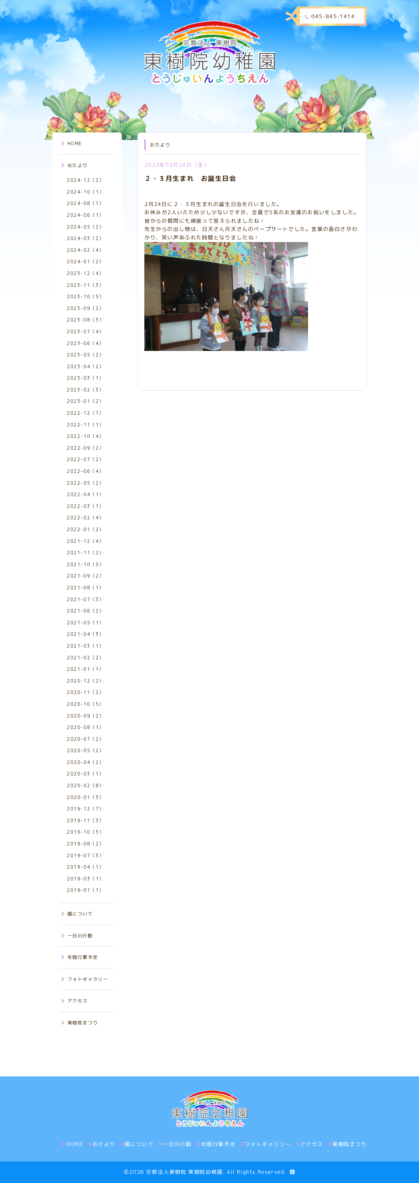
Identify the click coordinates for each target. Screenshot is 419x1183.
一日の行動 (80, 935)
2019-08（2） (85, 844)
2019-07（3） (85, 855)
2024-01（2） (85, 261)
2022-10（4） (85, 436)
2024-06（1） (85, 215)
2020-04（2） (85, 762)
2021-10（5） (85, 564)
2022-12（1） (85, 413)
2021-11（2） (85, 552)
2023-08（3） (85, 320)
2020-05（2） (85, 750)
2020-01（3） (85, 797)
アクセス (77, 1001)
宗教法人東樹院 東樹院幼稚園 (184, 1171)
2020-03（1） (85, 774)
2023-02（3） (85, 390)
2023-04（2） (85, 366)
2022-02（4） (85, 517)
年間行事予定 (82, 957)
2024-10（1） (85, 192)
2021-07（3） (85, 599)
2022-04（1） (85, 494)
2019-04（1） (85, 867)
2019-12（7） (85, 809)
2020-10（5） (85, 704)
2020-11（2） (85, 692)
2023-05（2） (85, 355)
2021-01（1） (85, 669)
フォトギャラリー (87, 979)
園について (80, 914)
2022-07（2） (85, 459)
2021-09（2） (85, 576)
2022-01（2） (85, 529)
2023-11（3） (85, 285)
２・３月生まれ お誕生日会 (190, 178)
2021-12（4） (85, 541)
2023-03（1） (85, 378)
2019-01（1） (85, 890)
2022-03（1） (85, 506)
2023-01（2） (85, 401)
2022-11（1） (85, 425)
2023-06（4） (85, 343)
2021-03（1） (85, 646)
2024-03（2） (85, 238)
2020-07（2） (85, 739)
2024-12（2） (85, 180)
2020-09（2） (85, 716)
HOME (74, 143)
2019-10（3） (85, 832)
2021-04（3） (85, 634)
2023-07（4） (85, 331)
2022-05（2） (85, 483)
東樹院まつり (82, 1022)
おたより (77, 165)
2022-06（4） (85, 471)
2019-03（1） (85, 879)
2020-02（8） (85, 785)
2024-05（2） (85, 227)
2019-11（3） (85, 820)
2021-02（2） (85, 657)
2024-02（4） (85, 250)
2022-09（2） (85, 448)
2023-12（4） (85, 273)
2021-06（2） (85, 611)
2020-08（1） (85, 727)
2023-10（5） (85, 296)
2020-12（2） (85, 681)
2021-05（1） (85, 622)
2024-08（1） (85, 203)
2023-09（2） (85, 308)
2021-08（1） (85, 587)
